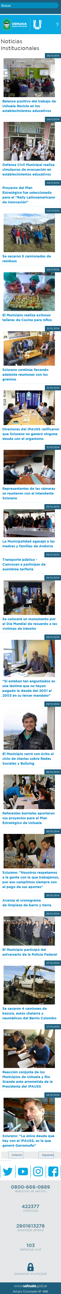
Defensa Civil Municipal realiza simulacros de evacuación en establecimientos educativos (28, 169)
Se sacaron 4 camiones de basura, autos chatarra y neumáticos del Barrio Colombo (29, 1013)
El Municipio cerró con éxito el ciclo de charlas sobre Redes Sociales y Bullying (28, 758)
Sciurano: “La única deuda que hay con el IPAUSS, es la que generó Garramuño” (28, 1140)
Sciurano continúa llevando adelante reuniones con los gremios (25, 374)
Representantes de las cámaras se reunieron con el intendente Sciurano (28, 493)
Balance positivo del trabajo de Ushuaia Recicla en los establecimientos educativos (29, 106)
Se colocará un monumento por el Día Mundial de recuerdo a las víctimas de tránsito (29, 623)
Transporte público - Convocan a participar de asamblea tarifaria (24, 564)
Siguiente (48, 1155)
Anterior (17, 1155)
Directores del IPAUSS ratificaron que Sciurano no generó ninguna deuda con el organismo (30, 434)
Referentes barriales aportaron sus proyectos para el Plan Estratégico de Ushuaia (28, 818)
